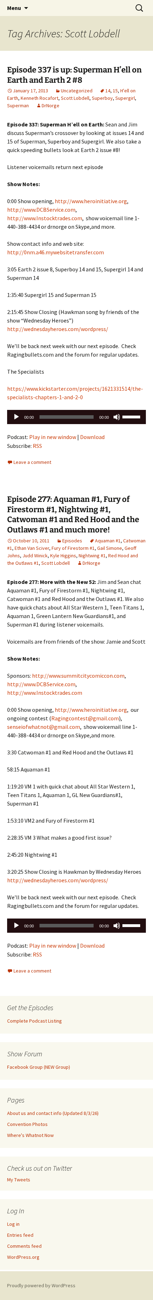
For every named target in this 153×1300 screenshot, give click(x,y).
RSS (37, 445)
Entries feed (20, 1235)
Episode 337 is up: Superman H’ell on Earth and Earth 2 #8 (74, 75)
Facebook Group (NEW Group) (38, 1067)
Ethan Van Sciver (32, 548)
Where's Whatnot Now (30, 1135)
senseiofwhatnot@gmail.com (43, 726)
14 (107, 90)
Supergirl (125, 98)
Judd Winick (35, 555)
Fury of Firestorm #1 (73, 548)
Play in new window (52, 436)
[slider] (132, 416)
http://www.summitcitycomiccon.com (78, 675)
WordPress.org (23, 1257)
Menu (14, 7)
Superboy (102, 98)
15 (115, 90)
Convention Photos (27, 1124)
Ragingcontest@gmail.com (85, 718)
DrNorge (50, 105)
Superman (18, 105)
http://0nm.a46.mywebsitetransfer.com (55, 252)
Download (92, 436)
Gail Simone (109, 548)
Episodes (72, 540)
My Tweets (18, 1179)
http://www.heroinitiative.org (91, 201)
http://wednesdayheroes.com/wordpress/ (57, 328)
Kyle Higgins (63, 555)
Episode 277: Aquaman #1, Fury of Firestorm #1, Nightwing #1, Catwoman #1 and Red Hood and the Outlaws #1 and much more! (73, 514)
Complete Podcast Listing (34, 1021)
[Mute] (116, 417)
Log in (13, 1224)
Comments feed (24, 1246)
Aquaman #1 (108, 540)
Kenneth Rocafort (39, 98)
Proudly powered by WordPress (41, 1285)
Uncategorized (77, 90)
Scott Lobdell (75, 98)
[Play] (16, 417)
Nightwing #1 (92, 555)
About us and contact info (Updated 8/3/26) (53, 1113)
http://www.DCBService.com (41, 209)
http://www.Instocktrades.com (44, 218)
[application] (76, 417)
